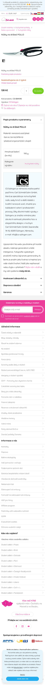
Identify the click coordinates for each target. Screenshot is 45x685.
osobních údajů (29, 316)
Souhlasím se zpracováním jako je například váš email (22, 317)
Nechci (22, 674)
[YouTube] (28, 626)
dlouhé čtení (18, 667)
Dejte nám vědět (32, 267)
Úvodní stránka (7, 27)
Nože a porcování (8, 30)
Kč (7, 13)
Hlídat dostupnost (9, 83)
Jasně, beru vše (22, 679)
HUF (15, 13)
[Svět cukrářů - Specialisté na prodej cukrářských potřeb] (7, 19)
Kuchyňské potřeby (22, 27)
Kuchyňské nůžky (24, 30)
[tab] (22, 119)
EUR (10, 13)
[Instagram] (22, 626)
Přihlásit (38, 309)
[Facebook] (16, 626)
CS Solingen (13, 102)
